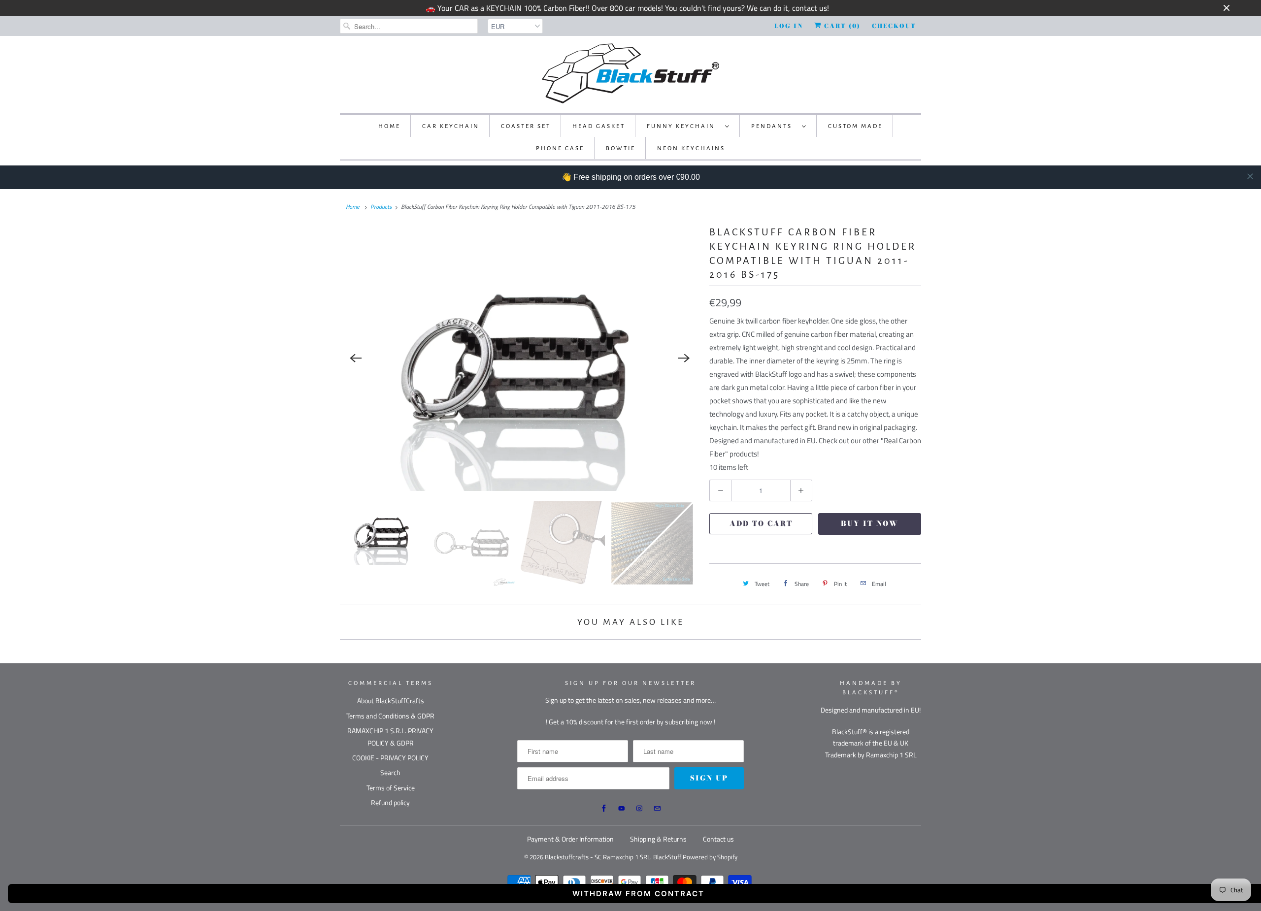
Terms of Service (390, 787)
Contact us (718, 839)
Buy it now (869, 523)
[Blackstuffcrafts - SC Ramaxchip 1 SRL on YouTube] (621, 808)
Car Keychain (450, 126)
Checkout (894, 26)
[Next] (684, 358)
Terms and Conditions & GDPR (390, 716)
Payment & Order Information (570, 839)
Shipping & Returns (658, 839)
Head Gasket (598, 126)
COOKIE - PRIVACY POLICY (390, 757)
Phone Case (560, 148)
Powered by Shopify (710, 857)
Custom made (855, 126)
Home (389, 126)
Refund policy (390, 802)
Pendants (774, 126)
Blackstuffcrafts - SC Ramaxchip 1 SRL (597, 857)
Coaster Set (526, 126)
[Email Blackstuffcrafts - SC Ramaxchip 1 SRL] (657, 808)
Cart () (841, 26)
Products (381, 206)
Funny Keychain (683, 126)
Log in (788, 26)
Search (390, 772)
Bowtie (620, 148)
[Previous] (355, 358)
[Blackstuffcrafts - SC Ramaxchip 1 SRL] (630, 73)
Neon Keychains (691, 148)
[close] (1250, 176)
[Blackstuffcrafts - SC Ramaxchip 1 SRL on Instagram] (639, 808)
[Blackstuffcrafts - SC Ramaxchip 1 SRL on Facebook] (603, 808)
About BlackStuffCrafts (390, 700)
